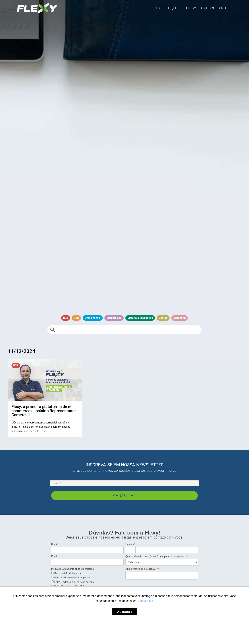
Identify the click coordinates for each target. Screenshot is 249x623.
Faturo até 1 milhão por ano (68, 573)
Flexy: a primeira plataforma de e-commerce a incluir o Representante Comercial (43, 410)
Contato (223, 8)
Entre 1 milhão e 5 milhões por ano (72, 577)
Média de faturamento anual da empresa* (73, 568)
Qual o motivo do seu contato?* (142, 568)
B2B (15, 365)
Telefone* (130, 544)
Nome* (54, 544)
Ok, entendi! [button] (124, 611)
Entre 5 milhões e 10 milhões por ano (74, 582)
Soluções (171, 8)
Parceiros (206, 8)
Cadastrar (124, 495)
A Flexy (191, 8)
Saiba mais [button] (145, 600)
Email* (54, 556)
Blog (157, 8)
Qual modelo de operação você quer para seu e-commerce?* (157, 556)
